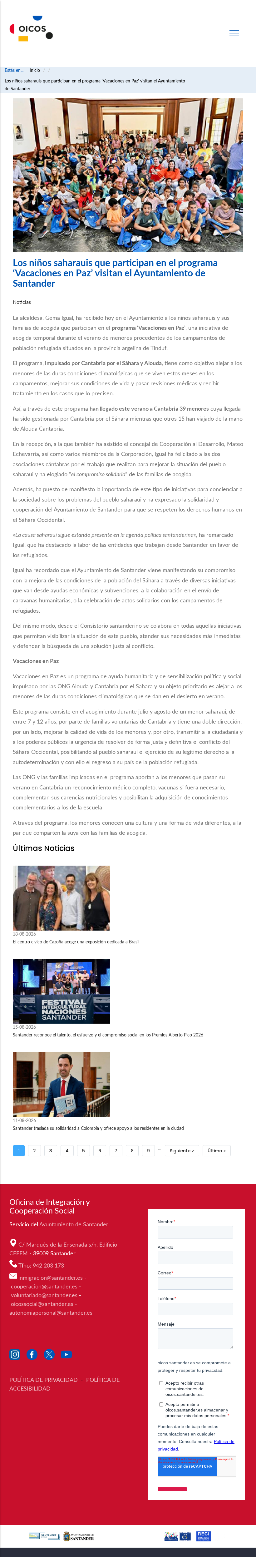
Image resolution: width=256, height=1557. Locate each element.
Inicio (35, 70)
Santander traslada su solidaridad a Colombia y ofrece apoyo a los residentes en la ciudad (98, 1128)
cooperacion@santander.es (44, 1287)
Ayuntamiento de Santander (74, 1225)
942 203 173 (49, 1266)
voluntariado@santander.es (44, 1295)
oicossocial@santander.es (42, 1304)
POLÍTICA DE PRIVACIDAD (44, 1380)
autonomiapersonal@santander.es (50, 1313)
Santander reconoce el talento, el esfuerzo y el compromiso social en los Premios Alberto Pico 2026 (108, 1035)
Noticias (22, 302)
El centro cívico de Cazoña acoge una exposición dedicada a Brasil (76, 942)
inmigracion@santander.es (50, 1278)
